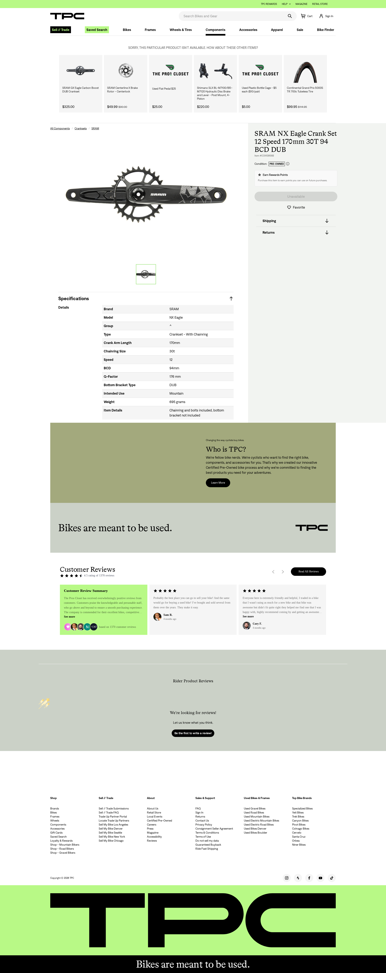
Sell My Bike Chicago (111, 840)
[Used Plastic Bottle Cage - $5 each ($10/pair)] (260, 70)
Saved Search (96, 30)
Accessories (248, 30)
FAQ (198, 808)
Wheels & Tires (181, 30)
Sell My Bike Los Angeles (113, 824)
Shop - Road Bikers (62, 848)
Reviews (152, 840)
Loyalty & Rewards (61, 840)
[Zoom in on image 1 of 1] (146, 194)
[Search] (289, 16)
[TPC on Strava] (298, 878)
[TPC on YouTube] (320, 878)
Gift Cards (56, 832)
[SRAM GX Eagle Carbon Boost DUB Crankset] (80, 70)
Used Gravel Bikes (254, 808)
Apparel (277, 30)
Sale (300, 30)
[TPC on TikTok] (332, 878)
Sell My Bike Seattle (110, 832)
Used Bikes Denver (255, 828)
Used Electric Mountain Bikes (261, 820)
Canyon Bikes (300, 820)
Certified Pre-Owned (159, 820)
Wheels (54, 820)
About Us (152, 808)
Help (284, 4)
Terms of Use (203, 836)
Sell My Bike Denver (111, 828)
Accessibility (154, 836)
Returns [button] (269, 232)
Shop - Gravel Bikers (62, 852)
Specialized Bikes (302, 808)
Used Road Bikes (254, 812)
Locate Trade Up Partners (114, 820)
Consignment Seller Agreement (214, 828)
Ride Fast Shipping (206, 848)
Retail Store (320, 4)
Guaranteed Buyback (208, 844)
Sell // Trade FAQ (109, 812)
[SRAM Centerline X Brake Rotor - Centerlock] (125, 70)
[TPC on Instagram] (287, 878)
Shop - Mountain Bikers (64, 844)
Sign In (199, 812)
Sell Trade (60, 30)
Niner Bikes (299, 844)
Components (215, 30)
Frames (150, 30)
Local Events (154, 816)
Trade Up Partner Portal (113, 816)
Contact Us (202, 820)
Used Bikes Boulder (255, 832)
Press (150, 828)
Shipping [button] (269, 221)
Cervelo (296, 832)
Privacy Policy (203, 824)
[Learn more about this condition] (288, 164)
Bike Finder (325, 30)
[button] (326, 16)
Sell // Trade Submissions (114, 808)
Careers (151, 824)
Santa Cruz (298, 836)
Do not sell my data (207, 840)
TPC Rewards (269, 4)
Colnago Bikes (300, 828)
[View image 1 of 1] (146, 274)
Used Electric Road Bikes (259, 824)
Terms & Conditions (207, 832)
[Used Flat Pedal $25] (170, 70)
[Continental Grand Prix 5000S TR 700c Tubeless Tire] (305, 70)
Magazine (301, 4)
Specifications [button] (73, 298)
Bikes (127, 30)
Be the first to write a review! (193, 733)
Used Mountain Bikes (256, 816)
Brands (54, 808)
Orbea (296, 840)
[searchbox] (231, 16)
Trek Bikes (298, 816)
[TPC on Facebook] (309, 878)
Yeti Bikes (298, 812)
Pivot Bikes (298, 824)
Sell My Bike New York (112, 836)
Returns (200, 816)
